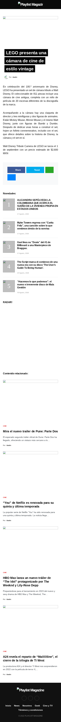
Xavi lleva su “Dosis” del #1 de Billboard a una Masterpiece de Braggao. (34, 245)
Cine (5, 426)
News (17, 705)
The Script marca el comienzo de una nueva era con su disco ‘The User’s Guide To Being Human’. (37, 265)
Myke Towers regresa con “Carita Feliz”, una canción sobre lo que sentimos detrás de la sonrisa (35, 225)
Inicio (8, 705)
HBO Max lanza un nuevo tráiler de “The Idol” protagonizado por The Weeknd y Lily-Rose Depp (27, 581)
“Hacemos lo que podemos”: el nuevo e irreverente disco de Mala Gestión (35, 284)
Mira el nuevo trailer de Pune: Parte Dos (30, 431)
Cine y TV (48, 705)
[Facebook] (24, 698)
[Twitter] (30, 698)
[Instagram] (36, 698)
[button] (4, 4)
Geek (37, 705)
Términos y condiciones (30, 710)
